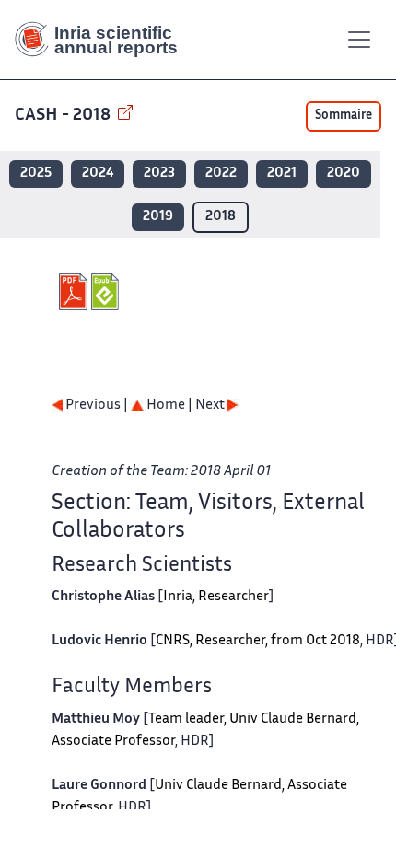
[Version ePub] (107, 291)
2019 (158, 217)
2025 (36, 174)
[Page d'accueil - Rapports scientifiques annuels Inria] (103, 39)
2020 (343, 174)
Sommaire (343, 116)
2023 (159, 174)
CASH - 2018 (64, 115)
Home (164, 406)
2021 (282, 174)
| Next (207, 406)
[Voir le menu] (359, 39)
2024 (97, 174)
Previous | (97, 406)
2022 (221, 174)
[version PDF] (75, 291)
